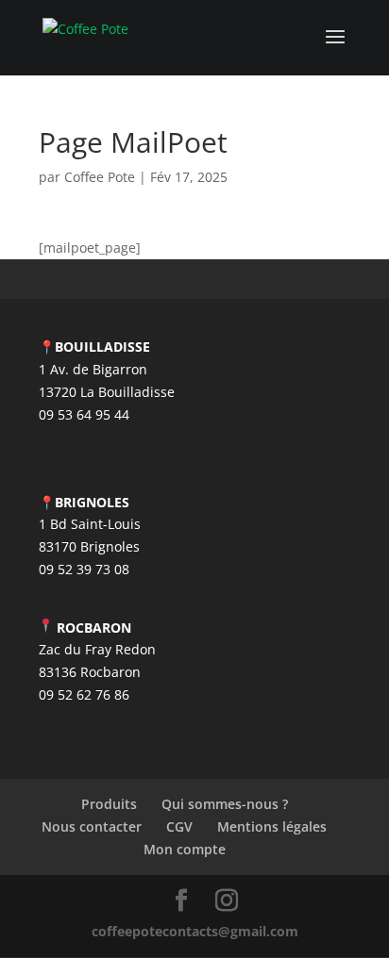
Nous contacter (92, 826)
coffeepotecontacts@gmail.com (195, 931)
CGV (179, 826)
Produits (109, 804)
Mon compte (185, 849)
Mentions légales (272, 826)
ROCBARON (94, 627)
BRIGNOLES (92, 502)
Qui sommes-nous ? (224, 804)
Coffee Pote (99, 177)
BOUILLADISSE (102, 346)
